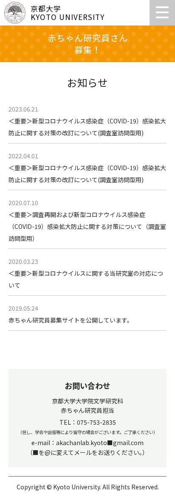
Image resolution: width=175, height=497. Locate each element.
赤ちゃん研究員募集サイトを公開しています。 (70, 320)
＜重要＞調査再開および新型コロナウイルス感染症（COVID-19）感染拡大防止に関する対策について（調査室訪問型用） (87, 226)
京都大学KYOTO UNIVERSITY (67, 12)
